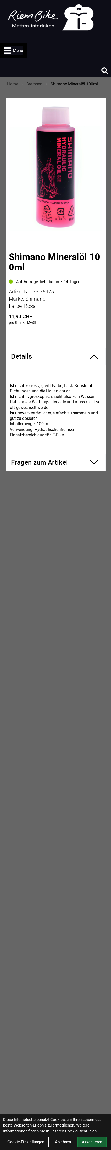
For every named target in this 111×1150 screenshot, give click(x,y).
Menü (18, 50)
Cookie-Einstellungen (25, 1142)
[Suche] (105, 71)
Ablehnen (63, 1142)
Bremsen (34, 84)
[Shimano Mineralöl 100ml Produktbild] (55, 167)
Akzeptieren (92, 1142)
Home (12, 84)
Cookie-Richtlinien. (81, 1131)
